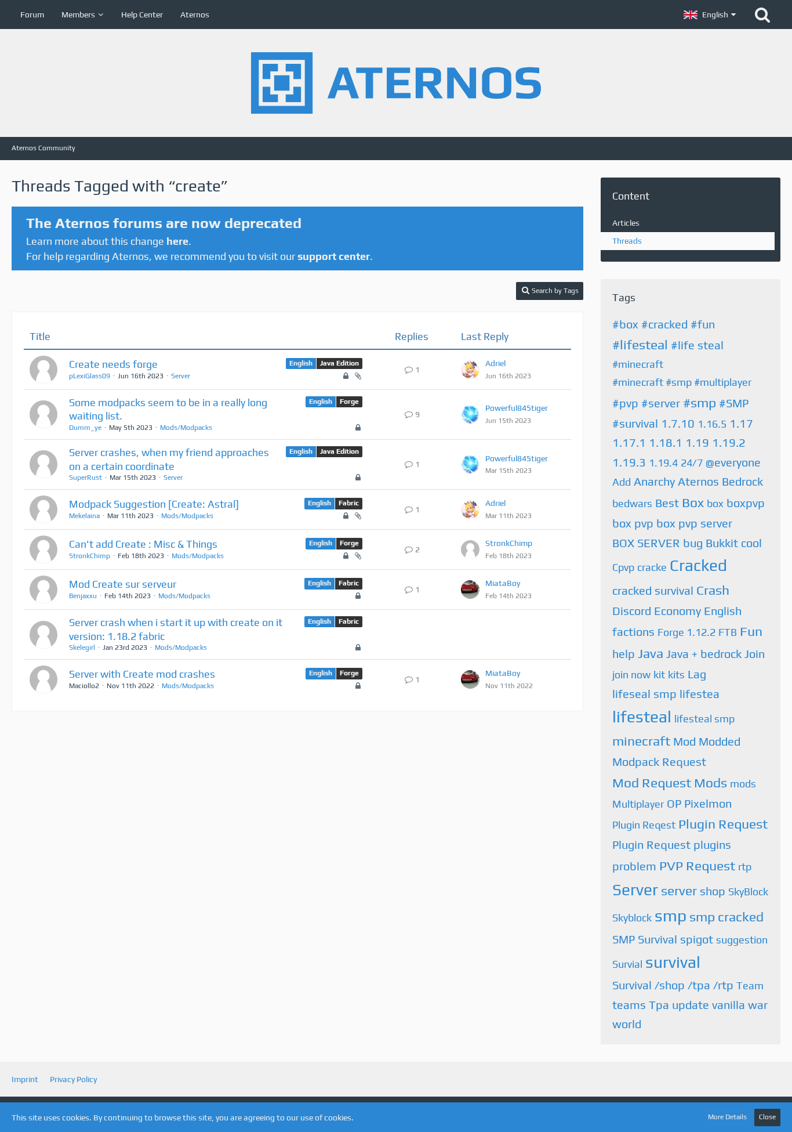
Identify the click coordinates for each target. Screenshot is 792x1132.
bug (693, 542)
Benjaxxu (83, 596)
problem (634, 866)
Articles (626, 222)
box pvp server (694, 523)
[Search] (762, 14)
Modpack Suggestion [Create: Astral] (154, 504)
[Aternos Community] (396, 83)
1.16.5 (711, 424)
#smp (699, 402)
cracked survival (652, 590)
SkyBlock (748, 891)
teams (629, 1004)
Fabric (349, 503)
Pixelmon (708, 803)
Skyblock (632, 918)
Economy (677, 610)
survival (672, 962)
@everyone (733, 462)
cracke (652, 567)
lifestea (700, 693)
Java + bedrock (704, 653)
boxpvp (745, 502)
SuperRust (85, 477)
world (626, 1023)
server (679, 890)
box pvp (632, 523)
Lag (697, 674)
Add (621, 482)
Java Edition (339, 363)
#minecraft (637, 364)
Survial (627, 964)
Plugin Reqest (643, 825)
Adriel (495, 363)
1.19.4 (663, 463)
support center (333, 256)
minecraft (641, 740)
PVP (671, 865)
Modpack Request (659, 761)
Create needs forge (113, 364)
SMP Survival (644, 939)
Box (693, 502)
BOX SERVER (646, 542)
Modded (719, 741)
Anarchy (654, 481)
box (715, 503)
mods (743, 783)
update (690, 1004)
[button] (709, 14)
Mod (684, 741)
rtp (744, 866)
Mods (710, 782)
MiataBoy (502, 583)
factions (633, 631)
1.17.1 (629, 442)
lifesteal (641, 716)
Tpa (659, 1004)
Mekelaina (84, 516)
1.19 (697, 442)
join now (631, 674)
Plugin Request (723, 823)
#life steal (697, 345)
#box (625, 324)
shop (712, 891)
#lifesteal (640, 344)
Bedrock (742, 481)
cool (751, 542)
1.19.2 (729, 442)
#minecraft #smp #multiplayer (681, 382)
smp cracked (726, 916)
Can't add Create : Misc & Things (143, 544)
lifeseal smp (644, 693)
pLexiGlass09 (89, 376)
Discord (631, 610)
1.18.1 (665, 442)
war (758, 1004)
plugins (712, 844)
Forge (349, 401)
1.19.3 (629, 462)
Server (180, 376)
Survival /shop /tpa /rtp (672, 985)
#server (660, 403)
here (177, 241)
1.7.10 (678, 423)
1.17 (741, 423)
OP (674, 803)
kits (676, 674)
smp (670, 915)
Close (767, 1117)
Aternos (698, 481)
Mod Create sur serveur (122, 584)
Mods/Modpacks (186, 428)
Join (754, 653)
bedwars (632, 503)
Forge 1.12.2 (686, 632)
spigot (696, 939)
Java (650, 653)
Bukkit (722, 542)
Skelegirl (82, 647)
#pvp (625, 403)
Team (750, 985)
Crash (712, 590)
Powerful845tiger (516, 408)
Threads (627, 240)
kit (659, 674)
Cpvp (623, 567)
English (301, 363)
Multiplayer (638, 804)
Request (710, 865)
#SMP (734, 403)
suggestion (742, 940)
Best (667, 502)
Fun (751, 631)
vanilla (728, 1004)
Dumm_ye (85, 428)
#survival (635, 423)
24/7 (692, 463)
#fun (703, 324)
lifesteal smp (704, 719)
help (623, 653)
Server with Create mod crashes (142, 674)
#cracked (664, 324)
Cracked (698, 565)
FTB (727, 632)
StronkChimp (89, 556)
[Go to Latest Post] (470, 369)
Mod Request (651, 782)
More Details (727, 1117)
